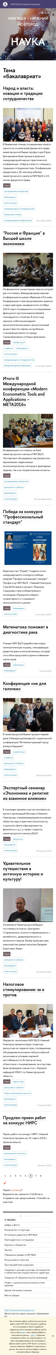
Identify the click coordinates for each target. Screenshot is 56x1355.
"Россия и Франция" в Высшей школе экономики (24, 238)
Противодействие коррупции (19, 1264)
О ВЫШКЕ (10, 1219)
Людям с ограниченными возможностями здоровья (24, 1284)
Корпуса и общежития (15, 1244)
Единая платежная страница (18, 1290)
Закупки (8, 1249)
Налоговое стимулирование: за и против (23, 989)
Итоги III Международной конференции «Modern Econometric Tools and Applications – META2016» (25, 391)
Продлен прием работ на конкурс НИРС (24, 1120)
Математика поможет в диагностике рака (25, 629)
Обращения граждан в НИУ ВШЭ (20, 1254)
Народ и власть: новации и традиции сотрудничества (23, 93)
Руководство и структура (17, 1229)
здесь (23, 1332)
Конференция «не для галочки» (24, 686)
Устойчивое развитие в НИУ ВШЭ (20, 1234)
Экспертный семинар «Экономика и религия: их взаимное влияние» (26, 793)
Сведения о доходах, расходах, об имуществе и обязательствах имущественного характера (27, 1271)
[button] (20, 1216)
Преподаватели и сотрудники (19, 1239)
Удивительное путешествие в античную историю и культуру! (23, 871)
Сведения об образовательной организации (25, 1277)
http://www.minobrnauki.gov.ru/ (19, 1310)
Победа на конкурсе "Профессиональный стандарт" (23, 517)
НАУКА (28, 41)
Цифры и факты (12, 1224)
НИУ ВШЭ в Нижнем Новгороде (25, 4)
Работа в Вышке (11, 1295)
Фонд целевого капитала (16, 1259)
